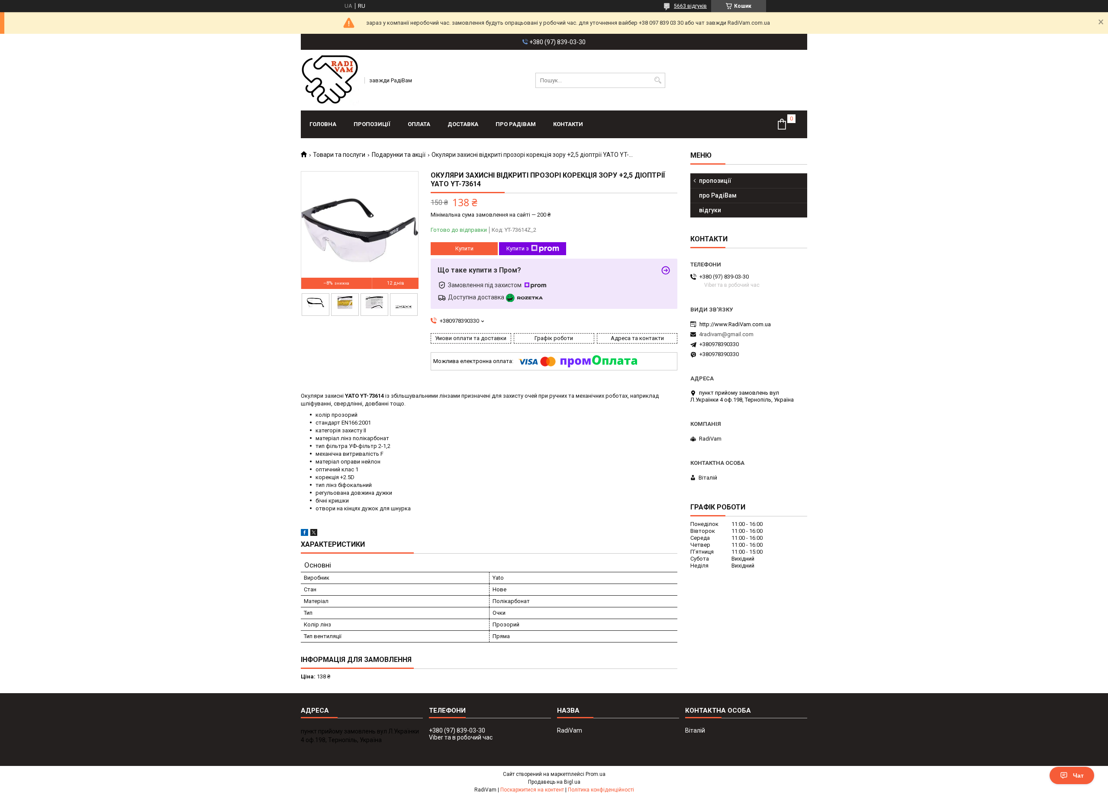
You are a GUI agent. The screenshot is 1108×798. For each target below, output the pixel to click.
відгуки (710, 210)
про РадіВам (516, 124)
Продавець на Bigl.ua (554, 782)
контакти (568, 124)
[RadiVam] (330, 80)
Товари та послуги (339, 154)
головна (322, 124)
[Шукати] (657, 80)
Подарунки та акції (398, 154)
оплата (419, 124)
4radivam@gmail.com (726, 334)
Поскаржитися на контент (532, 790)
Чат (1078, 775)
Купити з (517, 248)
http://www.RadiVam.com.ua (735, 324)
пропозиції (372, 124)
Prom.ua (596, 774)
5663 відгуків (690, 6)
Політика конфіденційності (601, 790)
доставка (463, 124)
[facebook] (304, 534)
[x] (313, 534)
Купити (464, 248)
